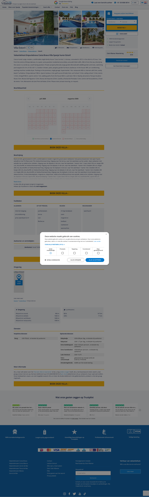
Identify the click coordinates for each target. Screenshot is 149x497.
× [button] (106, 234)
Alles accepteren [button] (95, 260)
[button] (74, 244)
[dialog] (74, 248)
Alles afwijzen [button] (76, 260)
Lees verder (97, 241)
